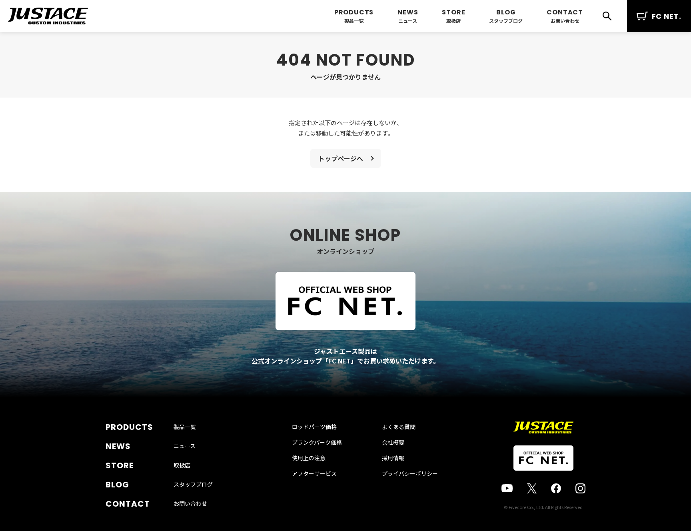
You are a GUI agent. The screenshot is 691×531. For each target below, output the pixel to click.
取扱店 (453, 20)
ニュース (407, 20)
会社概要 (393, 442)
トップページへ (340, 158)
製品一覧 (353, 20)
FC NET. (666, 16)
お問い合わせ (565, 20)
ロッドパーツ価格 (314, 427)
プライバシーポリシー (410, 473)
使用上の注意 (309, 458)
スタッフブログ (506, 20)
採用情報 (393, 458)
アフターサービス (314, 473)
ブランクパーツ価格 (317, 442)
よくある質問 (398, 427)
